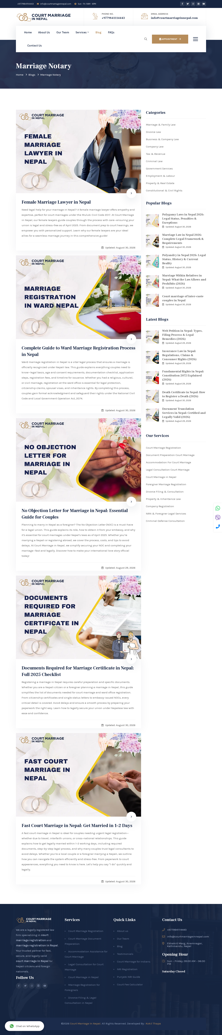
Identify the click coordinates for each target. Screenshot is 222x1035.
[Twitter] (187, 4)
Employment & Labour (160, 175)
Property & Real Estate (160, 183)
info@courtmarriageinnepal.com (55, 4)
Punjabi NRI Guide (128, 976)
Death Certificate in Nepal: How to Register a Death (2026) (183, 394)
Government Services (159, 168)
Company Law (154, 146)
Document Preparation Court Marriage (170, 455)
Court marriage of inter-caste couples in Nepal (182, 298)
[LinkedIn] (198, 4)
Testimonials (125, 953)
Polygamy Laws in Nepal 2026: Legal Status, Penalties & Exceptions (183, 219)
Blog (98, 32)
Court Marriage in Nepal (161, 477)
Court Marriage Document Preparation (83, 941)
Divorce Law (153, 132)
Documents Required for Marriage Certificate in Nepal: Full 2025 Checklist (78, 671)
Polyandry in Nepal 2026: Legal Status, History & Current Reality (184, 259)
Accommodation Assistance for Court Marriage (86, 954)
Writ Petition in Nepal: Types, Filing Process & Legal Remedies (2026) (182, 335)
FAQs (111, 32)
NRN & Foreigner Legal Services (166, 513)
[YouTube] (204, 4)
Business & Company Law (162, 139)
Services (81, 32)
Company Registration (160, 506)
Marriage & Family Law (161, 124)
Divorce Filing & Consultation (165, 491)
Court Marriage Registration (163, 447)
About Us (44, 32)
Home (28, 32)
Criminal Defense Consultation (165, 520)
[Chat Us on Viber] (217, 518)
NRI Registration (127, 969)
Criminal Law (154, 161)
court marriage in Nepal (32, 961)
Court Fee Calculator (130, 984)
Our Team (62, 32)
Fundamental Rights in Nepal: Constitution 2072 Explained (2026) (183, 375)
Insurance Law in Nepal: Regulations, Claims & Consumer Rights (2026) (179, 355)
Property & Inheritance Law (163, 499)
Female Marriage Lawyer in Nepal (56, 202)
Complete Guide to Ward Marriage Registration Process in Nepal (78, 351)
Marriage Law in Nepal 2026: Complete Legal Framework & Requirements (183, 239)
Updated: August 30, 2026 (178, 227)
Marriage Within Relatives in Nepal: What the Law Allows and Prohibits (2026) (184, 280)
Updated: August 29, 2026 (178, 343)
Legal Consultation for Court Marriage (84, 967)
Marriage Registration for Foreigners (82, 987)
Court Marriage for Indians (133, 961)
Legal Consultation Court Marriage (167, 469)
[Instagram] (193, 4)
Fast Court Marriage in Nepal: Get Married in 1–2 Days (77, 825)
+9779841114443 (25, 4)
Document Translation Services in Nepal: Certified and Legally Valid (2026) (184, 413)
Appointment (169, 39)
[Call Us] (218, 527)
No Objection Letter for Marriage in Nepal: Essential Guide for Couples (75, 514)
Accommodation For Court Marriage (168, 462)
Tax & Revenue (155, 153)
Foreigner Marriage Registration (166, 484)
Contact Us (34, 45)
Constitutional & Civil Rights (164, 190)
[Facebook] (182, 4)
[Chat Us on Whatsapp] (218, 509)
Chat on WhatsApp (27, 1026)
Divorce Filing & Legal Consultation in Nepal (80, 1000)
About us (122, 931)
